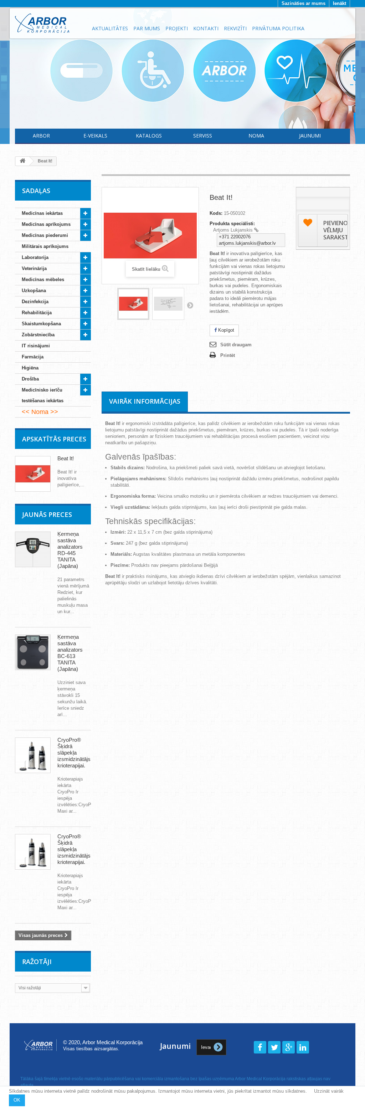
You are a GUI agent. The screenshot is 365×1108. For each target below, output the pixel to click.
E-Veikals (95, 135)
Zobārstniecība (38, 334)
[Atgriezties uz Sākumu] (22, 161)
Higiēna (30, 368)
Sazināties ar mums (303, 3)
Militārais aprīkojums (45, 246)
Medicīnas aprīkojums (46, 224)
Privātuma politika (278, 28)
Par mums (146, 28)
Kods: (216, 213)
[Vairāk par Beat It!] (33, 474)
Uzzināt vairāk (329, 1091)
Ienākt (339, 3)
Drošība (30, 379)
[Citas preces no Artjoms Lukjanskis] (256, 230)
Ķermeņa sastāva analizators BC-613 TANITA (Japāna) (70, 653)
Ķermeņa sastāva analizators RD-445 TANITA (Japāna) (70, 550)
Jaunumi (310, 135)
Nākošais (190, 305)
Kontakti (206, 28)
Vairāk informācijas (144, 401)
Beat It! (65, 458)
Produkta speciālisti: (232, 223)
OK (17, 1100)
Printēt (227, 355)
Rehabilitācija (37, 312)
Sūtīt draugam (236, 344)
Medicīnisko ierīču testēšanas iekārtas (42, 395)
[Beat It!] (133, 304)
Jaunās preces (47, 514)
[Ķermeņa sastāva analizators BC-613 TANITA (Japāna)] (33, 652)
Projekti (176, 28)
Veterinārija (34, 268)
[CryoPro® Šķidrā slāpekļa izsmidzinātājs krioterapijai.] (33, 755)
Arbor (41, 135)
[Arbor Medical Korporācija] (49, 23)
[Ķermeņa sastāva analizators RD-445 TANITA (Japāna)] (33, 549)
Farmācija (32, 356)
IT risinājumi (36, 345)
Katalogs (149, 135)
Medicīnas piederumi (45, 235)
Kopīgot (225, 330)
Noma (256, 135)
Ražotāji (37, 961)
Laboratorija (35, 257)
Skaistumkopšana (41, 323)
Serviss (202, 135)
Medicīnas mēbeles (43, 279)
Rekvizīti (235, 28)
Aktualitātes (110, 28)
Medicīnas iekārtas (42, 213)
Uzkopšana (34, 290)
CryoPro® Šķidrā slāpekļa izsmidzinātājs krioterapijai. (74, 752)
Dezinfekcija (35, 301)
